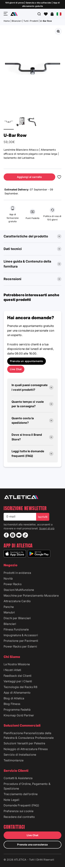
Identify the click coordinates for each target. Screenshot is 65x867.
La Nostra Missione (17, 664)
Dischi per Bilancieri (17, 618)
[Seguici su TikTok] (25, 535)
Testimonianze (13, 760)
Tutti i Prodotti (30, 21)
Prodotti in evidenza (17, 573)
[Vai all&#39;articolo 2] (20, 122)
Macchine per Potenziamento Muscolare (31, 595)
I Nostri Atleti (12, 670)
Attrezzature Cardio (17, 601)
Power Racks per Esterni (20, 646)
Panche (9, 607)
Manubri (9, 612)
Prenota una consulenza (32, 844)
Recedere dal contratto (19, 817)
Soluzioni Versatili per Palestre (24, 743)
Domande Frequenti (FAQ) (21, 805)
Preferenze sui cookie (18, 811)
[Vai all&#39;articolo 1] (9, 122)
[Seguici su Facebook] (6, 535)
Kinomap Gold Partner (19, 715)
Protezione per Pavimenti (21, 640)
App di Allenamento (17, 692)
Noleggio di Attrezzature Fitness (26, 749)
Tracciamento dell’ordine (21, 794)
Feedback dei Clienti (17, 675)
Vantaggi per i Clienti (18, 681)
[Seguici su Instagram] (12, 535)
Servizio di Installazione (20, 754)
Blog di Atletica (14, 698)
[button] (46, 14)
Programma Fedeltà (17, 709)
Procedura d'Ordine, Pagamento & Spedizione (27, 786)
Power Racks (12, 584)
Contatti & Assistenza (18, 778)
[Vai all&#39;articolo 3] (32, 122)
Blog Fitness (12, 704)
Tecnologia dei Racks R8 (20, 687)
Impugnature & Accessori (21, 635)
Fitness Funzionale (16, 629)
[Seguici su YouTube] (19, 535)
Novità (8, 578)
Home (7, 21)
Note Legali (11, 800)
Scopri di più (46, 528)
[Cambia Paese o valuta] (59, 14)
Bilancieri (17, 21)
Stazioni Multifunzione (19, 590)
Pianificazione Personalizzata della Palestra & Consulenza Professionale (29, 735)
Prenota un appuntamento (26, 361)
